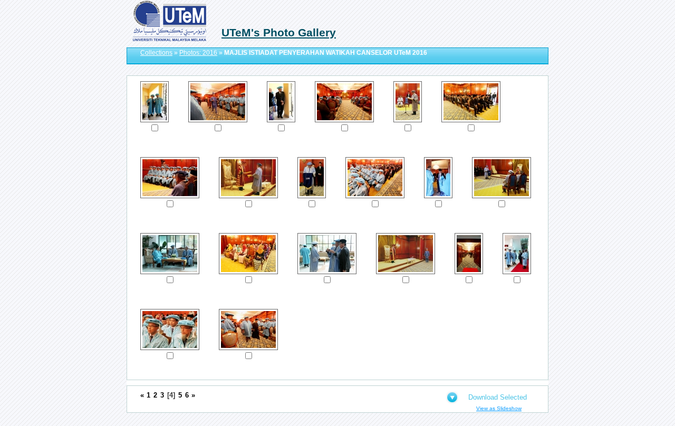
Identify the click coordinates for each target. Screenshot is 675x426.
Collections (156, 52)
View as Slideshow (499, 408)
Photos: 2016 (198, 52)
